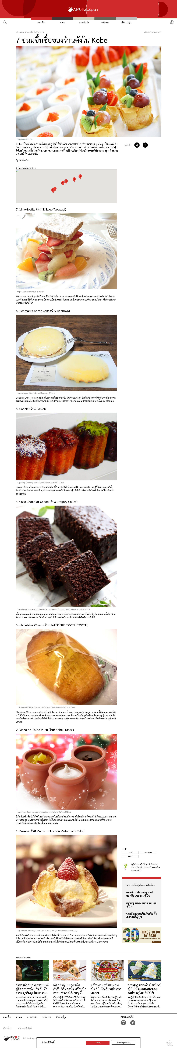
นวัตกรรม (105, 22)
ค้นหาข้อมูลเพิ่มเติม (123, 1042)
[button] (66, 181)
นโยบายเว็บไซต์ (25, 1028)
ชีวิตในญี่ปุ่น (126, 22)
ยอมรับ (97, 1042)
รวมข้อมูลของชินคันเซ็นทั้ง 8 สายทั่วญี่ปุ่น (141, 915)
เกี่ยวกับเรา (7, 1028)
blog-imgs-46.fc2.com (25, 139)
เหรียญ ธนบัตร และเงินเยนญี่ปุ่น (141, 904)
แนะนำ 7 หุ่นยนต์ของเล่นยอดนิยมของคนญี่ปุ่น (140, 894)
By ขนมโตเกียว (22, 160)
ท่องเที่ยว (41, 22)
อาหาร (62, 22)
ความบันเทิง (84, 22)
